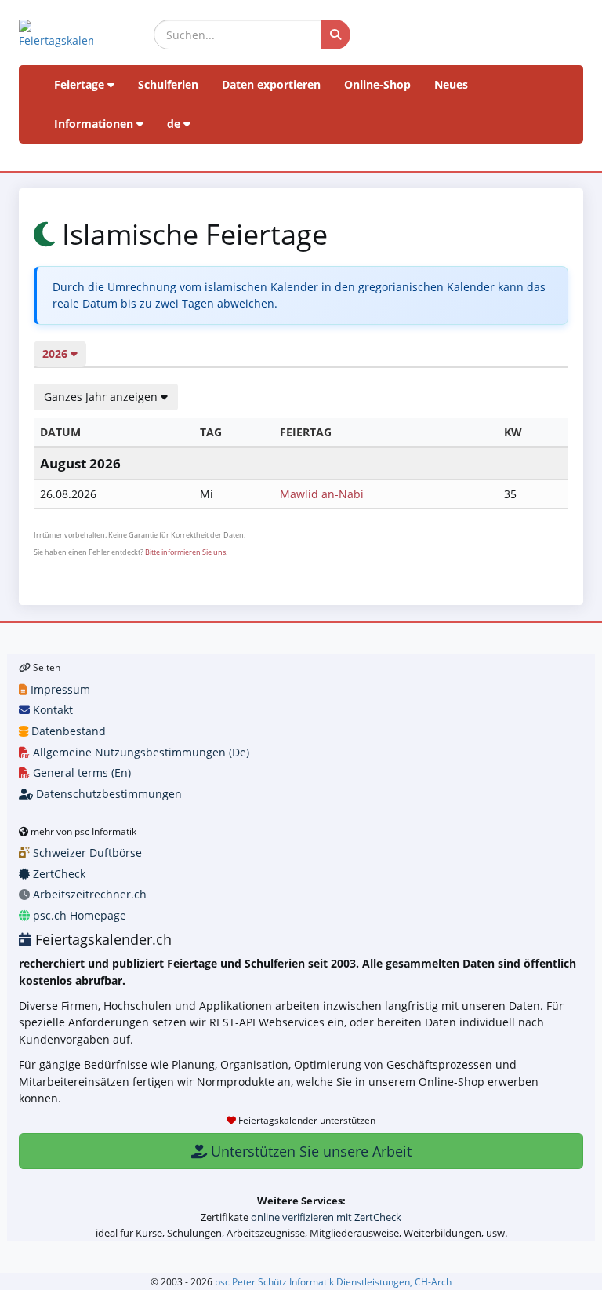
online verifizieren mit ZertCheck (326, 1217)
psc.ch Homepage (78, 915)
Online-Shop (377, 84)
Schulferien (168, 84)
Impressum (58, 689)
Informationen (95, 123)
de (175, 123)
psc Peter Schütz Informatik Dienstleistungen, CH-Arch (333, 1281)
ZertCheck (57, 873)
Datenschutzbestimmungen (107, 793)
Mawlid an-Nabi (322, 493)
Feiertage (80, 84)
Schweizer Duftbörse (86, 852)
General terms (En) (80, 772)
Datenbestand (67, 730)
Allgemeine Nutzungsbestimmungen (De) (139, 752)
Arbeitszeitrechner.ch (88, 894)
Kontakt (51, 709)
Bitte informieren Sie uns (185, 552)
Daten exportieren (271, 84)
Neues (451, 84)
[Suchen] (335, 34)
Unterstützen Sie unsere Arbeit (309, 1151)
